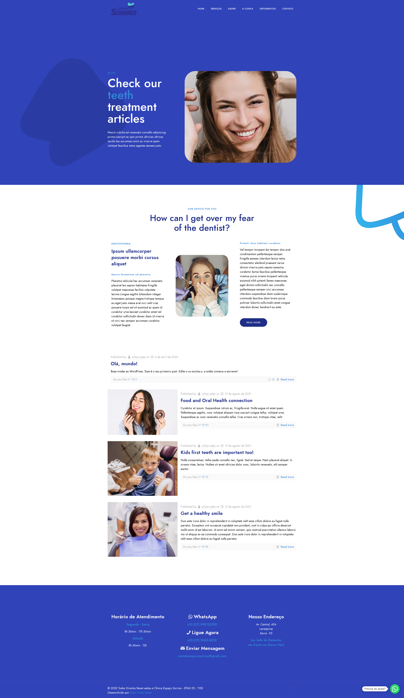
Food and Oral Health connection (216, 400)
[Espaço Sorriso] (124, 8)
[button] (395, 689)
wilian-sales (139, 357)
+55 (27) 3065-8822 (202, 640)
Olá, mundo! (124, 363)
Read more (287, 379)
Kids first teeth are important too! (217, 452)
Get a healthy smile (202, 513)
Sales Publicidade (141, 693)
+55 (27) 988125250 (202, 624)
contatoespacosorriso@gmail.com (202, 656)
